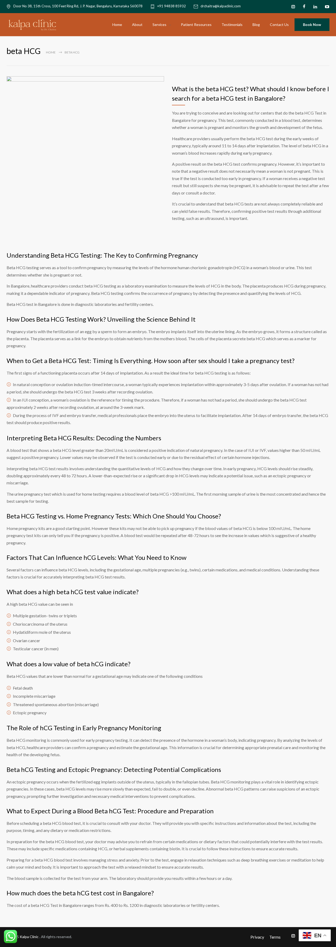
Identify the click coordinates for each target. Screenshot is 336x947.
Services (159, 24)
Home (117, 24)
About (137, 24)
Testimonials (232, 24)
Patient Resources (196, 24)
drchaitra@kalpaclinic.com (221, 6)
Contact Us (279, 24)
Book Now (312, 24)
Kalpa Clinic (29, 936)
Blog (256, 24)
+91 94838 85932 (171, 6)
